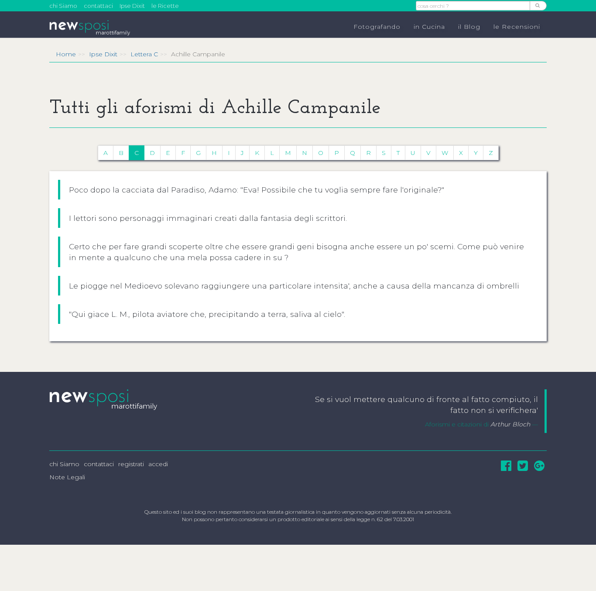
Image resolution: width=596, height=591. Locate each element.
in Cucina (429, 27)
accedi (158, 464)
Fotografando (377, 27)
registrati (131, 464)
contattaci (98, 5)
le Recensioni (516, 27)
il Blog (469, 27)
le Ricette (165, 5)
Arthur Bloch (510, 424)
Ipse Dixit (132, 5)
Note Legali (67, 477)
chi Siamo (63, 5)
